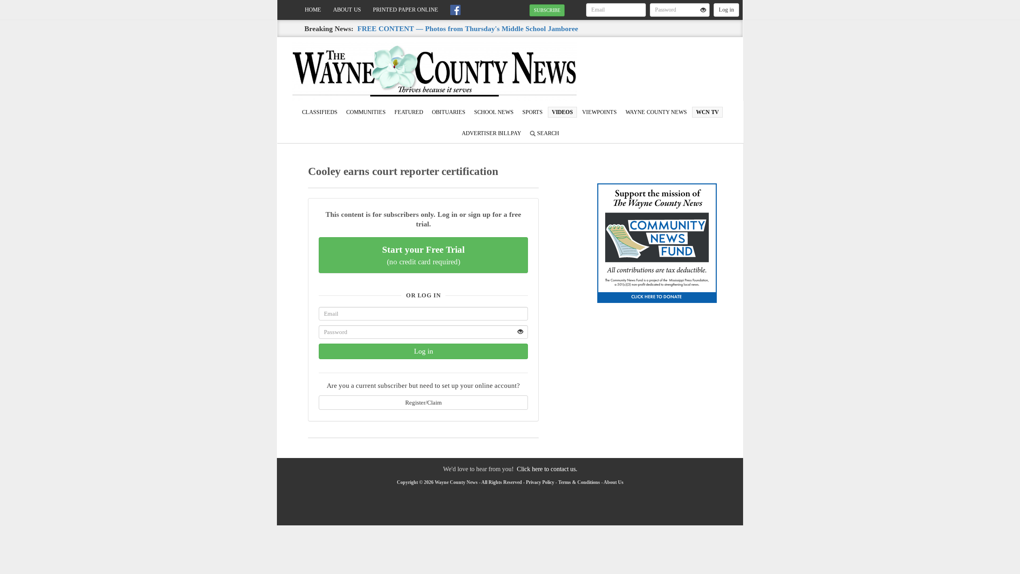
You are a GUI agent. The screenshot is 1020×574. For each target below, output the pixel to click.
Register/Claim (423, 402)
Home (313, 10)
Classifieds (319, 112)
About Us (347, 10)
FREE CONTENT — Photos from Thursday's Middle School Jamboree (467, 29)
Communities (366, 112)
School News (494, 112)
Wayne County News (656, 112)
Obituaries (448, 112)
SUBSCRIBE (547, 10)
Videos (562, 112)
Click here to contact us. (547, 469)
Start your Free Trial (423, 255)
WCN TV (707, 112)
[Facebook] (455, 10)
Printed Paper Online (405, 10)
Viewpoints (599, 112)
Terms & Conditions (579, 482)
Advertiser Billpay (491, 133)
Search (547, 133)
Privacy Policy (540, 482)
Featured (408, 112)
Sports (532, 112)
